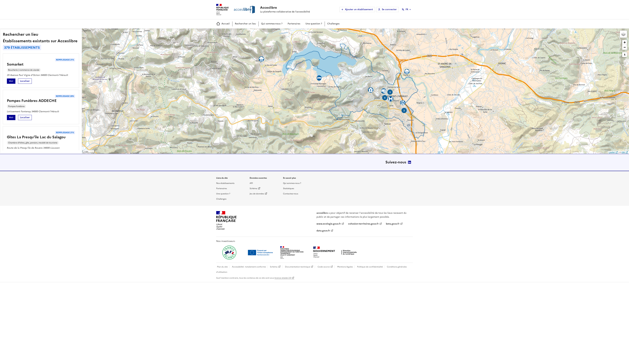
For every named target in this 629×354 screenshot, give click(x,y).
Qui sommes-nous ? (271, 23)
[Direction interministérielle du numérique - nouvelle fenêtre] (335, 252)
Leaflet (612, 152)
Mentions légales (345, 266)
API (251, 183)
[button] (623, 34)
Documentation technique (297, 266)
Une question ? (313, 23)
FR (407, 9)
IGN (623, 152)
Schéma (253, 188)
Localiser (26, 81)
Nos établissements (225, 183)
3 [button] (390, 92)
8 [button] (384, 97)
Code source (324, 266)
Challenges (333, 23)
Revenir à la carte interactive (107, 32)
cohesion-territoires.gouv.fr (363, 224)
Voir (12, 81)
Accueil (225, 23)
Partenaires (294, 23)
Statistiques (288, 188)
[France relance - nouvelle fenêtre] (229, 252)
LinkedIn (409, 162)
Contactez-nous (290, 193)
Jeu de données (257, 193)
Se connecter (389, 9)
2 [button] (404, 110)
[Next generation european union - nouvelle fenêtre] (261, 252)
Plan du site (222, 266)
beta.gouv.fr (393, 224)
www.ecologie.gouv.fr (328, 224)
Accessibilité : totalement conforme (249, 266)
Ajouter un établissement (359, 9)
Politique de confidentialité (370, 266)
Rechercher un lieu (245, 23)
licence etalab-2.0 (283, 277)
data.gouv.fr (323, 230)
